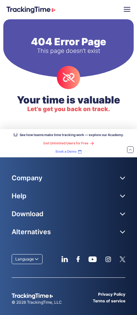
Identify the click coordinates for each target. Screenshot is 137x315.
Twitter (122, 259)
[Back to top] (130, 150)
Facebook (78, 259)
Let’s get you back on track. (68, 108)
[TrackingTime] (31, 10)
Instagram (108, 259)
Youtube (92, 259)
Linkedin (65, 259)
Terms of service (109, 300)
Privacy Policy (111, 294)
